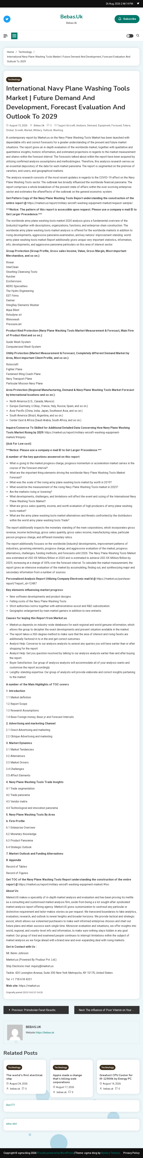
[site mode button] (129, 36)
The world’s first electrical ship (24, 1076)
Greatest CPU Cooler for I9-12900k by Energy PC (116, 1076)
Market (28, 130)
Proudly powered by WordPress (55, 1153)
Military (37, 130)
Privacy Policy (131, 1153)
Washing (58, 130)
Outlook (47, 130)
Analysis (81, 125)
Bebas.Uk (71, 16)
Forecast (116, 125)
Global (10, 130)
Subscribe (129, 18)
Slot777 (10, 1105)
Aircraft (70, 125)
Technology (14, 79)
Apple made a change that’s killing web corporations (67, 1078)
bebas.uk (39, 125)
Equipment (104, 125)
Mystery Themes (110, 1153)
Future (126, 125)
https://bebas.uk (45, 1032)
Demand (92, 125)
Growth (19, 130)
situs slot (11, 1123)
